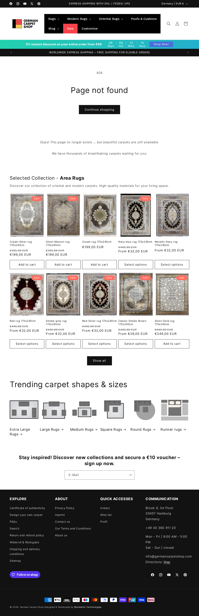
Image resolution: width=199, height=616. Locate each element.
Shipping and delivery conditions (25, 551)
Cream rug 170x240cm (96, 241)
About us (61, 535)
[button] (168, 23)
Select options (135, 264)
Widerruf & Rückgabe (24, 542)
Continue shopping (99, 109)
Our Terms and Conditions (73, 528)
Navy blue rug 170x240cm (135, 241)
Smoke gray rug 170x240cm (56, 322)
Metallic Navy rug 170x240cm (166, 243)
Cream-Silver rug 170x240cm (21, 243)
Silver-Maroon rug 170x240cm (58, 243)
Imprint (60, 514)
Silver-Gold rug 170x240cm (165, 322)
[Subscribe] (130, 475)
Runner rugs (171, 429)
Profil (103, 521)
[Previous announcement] (11, 52)
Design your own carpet (26, 514)
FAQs (13, 521)
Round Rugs (140, 429)
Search (14, 528)
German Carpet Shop (32, 607)
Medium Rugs (82, 429)
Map (167, 562)
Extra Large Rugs (20, 431)
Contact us (62, 521)
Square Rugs (111, 429)
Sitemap (15, 560)
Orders (105, 508)
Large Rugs (49, 429)
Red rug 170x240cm (23, 320)
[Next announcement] (188, 52)
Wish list (106, 514)
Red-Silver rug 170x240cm (99, 320)
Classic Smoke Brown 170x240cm (132, 322)
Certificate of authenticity (27, 508)
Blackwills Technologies (88, 607)
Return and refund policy (27, 535)
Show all (99, 360)
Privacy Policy (64, 508)
